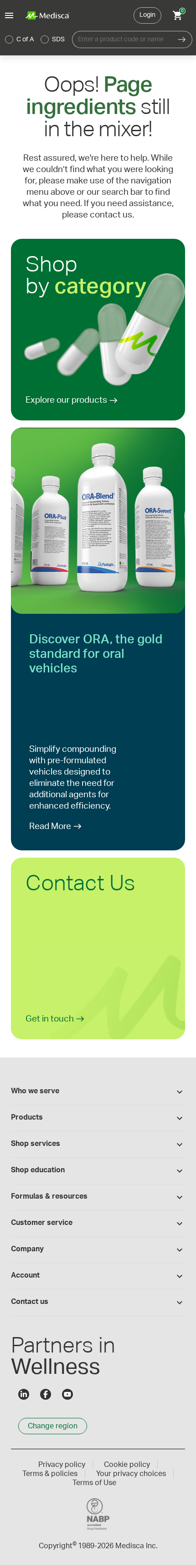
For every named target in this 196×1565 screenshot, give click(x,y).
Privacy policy (61, 1464)
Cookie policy (127, 1464)
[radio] (9, 39)
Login (147, 15)
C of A (25, 39)
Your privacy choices (131, 1473)
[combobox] (122, 39)
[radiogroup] (35, 39)
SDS (58, 39)
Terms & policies (49, 1473)
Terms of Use (94, 1482)
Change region (52, 1426)
